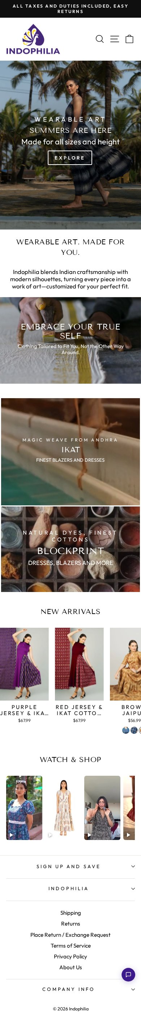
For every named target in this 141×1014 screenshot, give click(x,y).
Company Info (68, 989)
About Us (70, 967)
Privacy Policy (70, 956)
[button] (128, 975)
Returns (70, 923)
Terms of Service (71, 945)
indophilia (68, 888)
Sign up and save (69, 866)
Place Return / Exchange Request (70, 934)
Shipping (70, 912)
